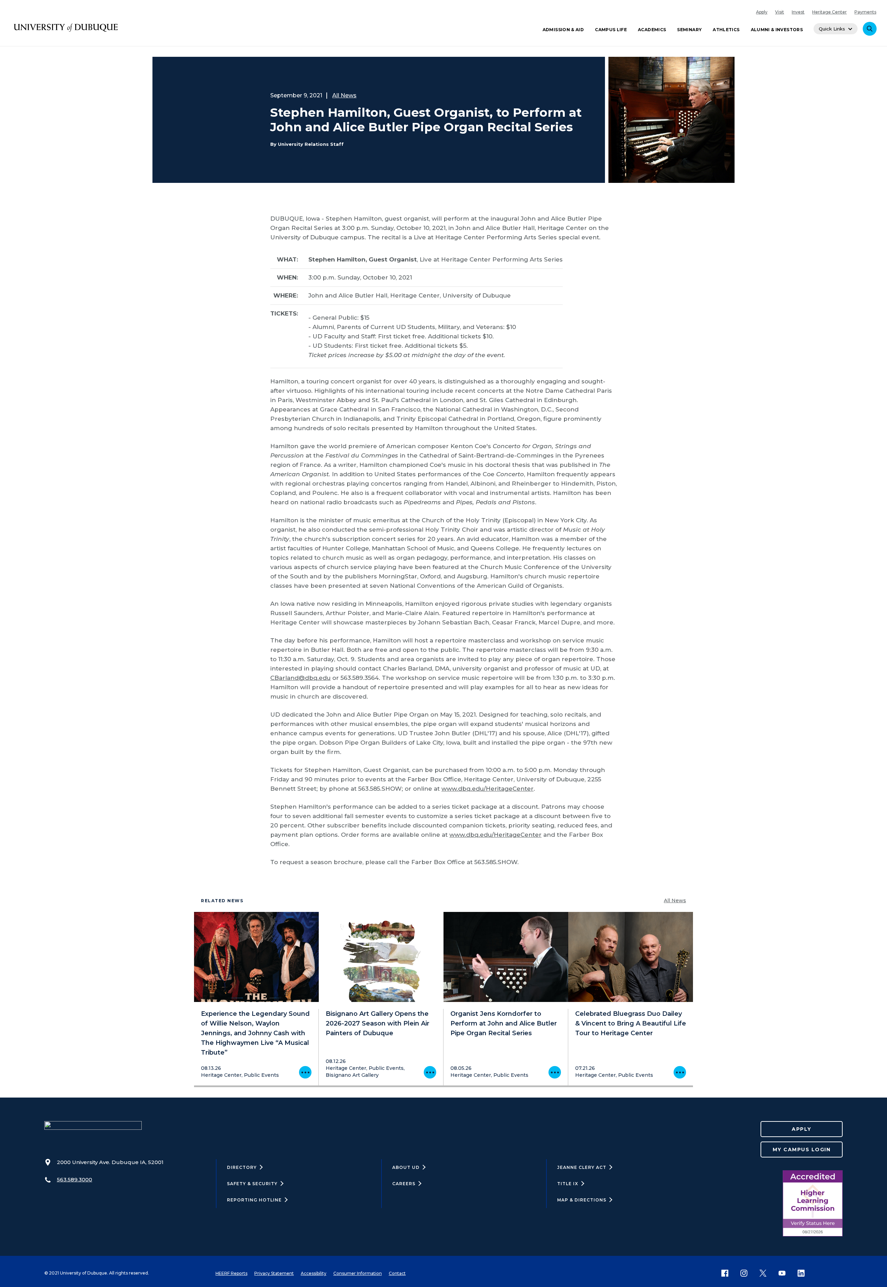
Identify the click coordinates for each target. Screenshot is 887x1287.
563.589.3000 (74, 1179)
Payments (865, 12)
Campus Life (611, 29)
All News (344, 95)
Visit (779, 12)
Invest (798, 12)
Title (567, 1183)
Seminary (689, 29)
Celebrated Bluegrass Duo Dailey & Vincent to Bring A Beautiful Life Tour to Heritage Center (630, 1023)
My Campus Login (802, 1149)
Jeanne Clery (581, 1167)
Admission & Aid (563, 29)
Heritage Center (829, 12)
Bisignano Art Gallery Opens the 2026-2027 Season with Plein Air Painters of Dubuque (377, 1023)
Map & (581, 1199)
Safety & (252, 1183)
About (406, 1167)
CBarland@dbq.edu (300, 677)
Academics (652, 29)
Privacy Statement (274, 1273)
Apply (761, 12)
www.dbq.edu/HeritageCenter (487, 788)
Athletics (726, 29)
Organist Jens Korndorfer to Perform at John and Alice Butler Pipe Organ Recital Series (503, 1023)
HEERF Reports (231, 1273)
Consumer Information (357, 1273)
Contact (397, 1273)
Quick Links (832, 29)
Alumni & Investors (777, 29)
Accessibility (313, 1273)
